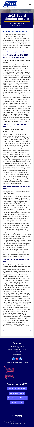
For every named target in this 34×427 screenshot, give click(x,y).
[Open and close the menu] (26, 4)
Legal (23, 424)
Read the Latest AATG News (17, 398)
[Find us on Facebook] (13, 358)
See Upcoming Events (17, 393)
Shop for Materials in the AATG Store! (17, 363)
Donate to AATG (17, 403)
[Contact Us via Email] (20, 358)
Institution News (17, 25)
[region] (30, 331)
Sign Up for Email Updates (17, 388)
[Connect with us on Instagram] (16, 358)
